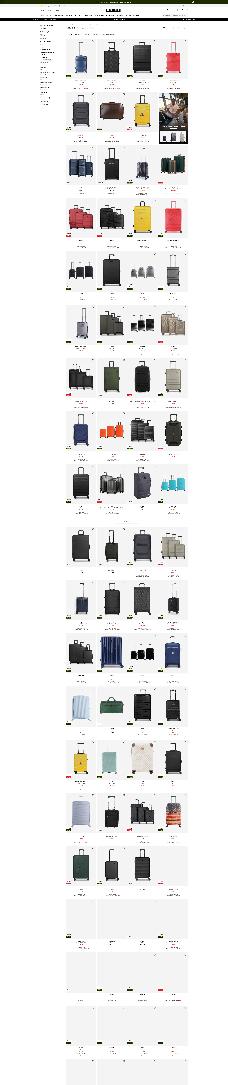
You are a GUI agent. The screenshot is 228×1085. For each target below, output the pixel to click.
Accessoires (75, 25)
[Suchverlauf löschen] (187, 15)
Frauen (42, 10)
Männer (49, 10)
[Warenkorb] (187, 10)
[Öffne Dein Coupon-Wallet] (167, 10)
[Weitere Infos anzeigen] (81, 89)
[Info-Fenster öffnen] (193, 2)
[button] (168, 28)
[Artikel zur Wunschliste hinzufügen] (93, 41)
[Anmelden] (172, 10)
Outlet (43, 5)
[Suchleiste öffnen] (163, 15)
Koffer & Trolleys (99, 25)
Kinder (57, 10)
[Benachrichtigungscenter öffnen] (177, 10)
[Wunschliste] (182, 10)
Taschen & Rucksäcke (87, 25)
